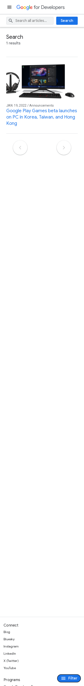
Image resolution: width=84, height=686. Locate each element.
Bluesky (9, 639)
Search (67, 20)
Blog (7, 632)
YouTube (10, 668)
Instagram (11, 646)
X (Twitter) (11, 661)
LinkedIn (10, 654)
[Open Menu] (9, 7)
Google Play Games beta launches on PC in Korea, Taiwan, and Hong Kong (41, 117)
